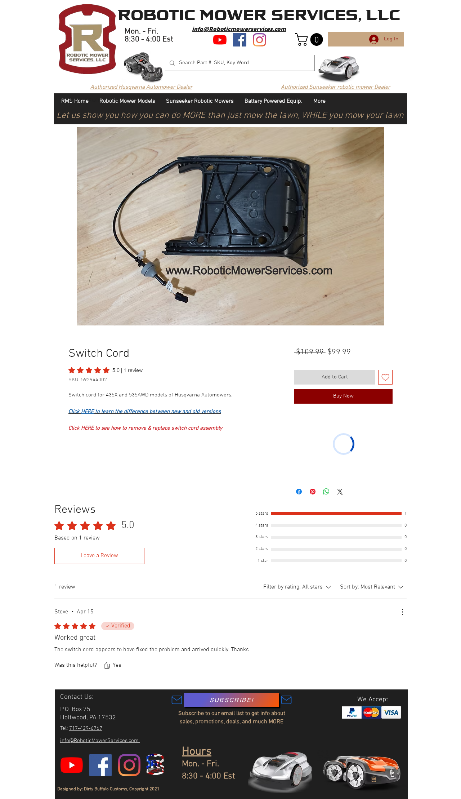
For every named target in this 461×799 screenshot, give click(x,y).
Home (75, 101)
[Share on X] (340, 491)
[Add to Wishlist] (385, 377)
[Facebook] (239, 39)
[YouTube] (220, 39)
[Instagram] (259, 39)
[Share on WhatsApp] (326, 491)
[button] (310, 39)
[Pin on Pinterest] (312, 491)
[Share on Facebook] (299, 491)
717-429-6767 (85, 728)
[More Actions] (402, 612)
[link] (105, 370)
